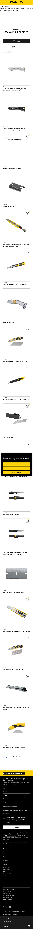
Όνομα (4, 788)
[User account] (31, 2)
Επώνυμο (5, 795)
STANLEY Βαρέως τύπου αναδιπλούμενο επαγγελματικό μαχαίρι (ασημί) (14, 89)
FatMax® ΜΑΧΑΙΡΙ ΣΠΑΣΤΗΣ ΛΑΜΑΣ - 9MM (15, 361)
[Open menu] (2, 2)
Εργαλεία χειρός (8, 6)
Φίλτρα (18, 41)
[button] (3, 907)
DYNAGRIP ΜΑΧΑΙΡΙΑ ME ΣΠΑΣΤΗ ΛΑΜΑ (15, 284)
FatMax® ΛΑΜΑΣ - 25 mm (10, 438)
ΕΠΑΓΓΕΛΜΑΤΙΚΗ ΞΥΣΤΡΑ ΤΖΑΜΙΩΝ (13, 593)
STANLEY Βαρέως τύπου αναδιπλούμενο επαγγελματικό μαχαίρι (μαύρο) (14, 129)
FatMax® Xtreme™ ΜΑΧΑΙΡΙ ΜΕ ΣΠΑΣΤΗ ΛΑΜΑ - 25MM (16, 708)
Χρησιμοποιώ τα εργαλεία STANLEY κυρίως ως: (15, 810)
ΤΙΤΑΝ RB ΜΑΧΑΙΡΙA (9, 323)
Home (2, 6)
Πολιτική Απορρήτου (10, 836)
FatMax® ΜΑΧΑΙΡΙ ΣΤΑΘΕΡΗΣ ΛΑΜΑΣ (14, 747)
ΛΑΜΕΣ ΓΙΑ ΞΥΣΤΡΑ (8, 206)
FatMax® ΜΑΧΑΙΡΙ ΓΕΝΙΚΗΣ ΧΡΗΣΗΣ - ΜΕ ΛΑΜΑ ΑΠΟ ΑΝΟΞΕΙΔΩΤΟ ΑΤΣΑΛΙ (15, 553)
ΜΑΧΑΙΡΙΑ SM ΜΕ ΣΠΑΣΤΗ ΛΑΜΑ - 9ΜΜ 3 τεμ (16, 399)
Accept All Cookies (16, 472)
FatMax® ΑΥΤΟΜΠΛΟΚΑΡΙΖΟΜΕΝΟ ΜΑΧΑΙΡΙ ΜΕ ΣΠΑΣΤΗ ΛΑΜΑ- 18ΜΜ (16, 245)
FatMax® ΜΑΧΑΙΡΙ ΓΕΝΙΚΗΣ (11, 514)
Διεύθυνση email (7, 802)
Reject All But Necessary (16, 468)
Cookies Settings (16, 463)
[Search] (27, 2)
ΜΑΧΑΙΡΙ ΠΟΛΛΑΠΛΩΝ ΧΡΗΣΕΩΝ (12, 168)
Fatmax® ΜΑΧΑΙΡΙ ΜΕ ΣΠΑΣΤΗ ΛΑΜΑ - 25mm (16, 631)
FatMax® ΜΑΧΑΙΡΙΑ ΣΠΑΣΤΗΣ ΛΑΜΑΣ (14, 669)
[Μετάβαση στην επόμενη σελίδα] (16, 759)
